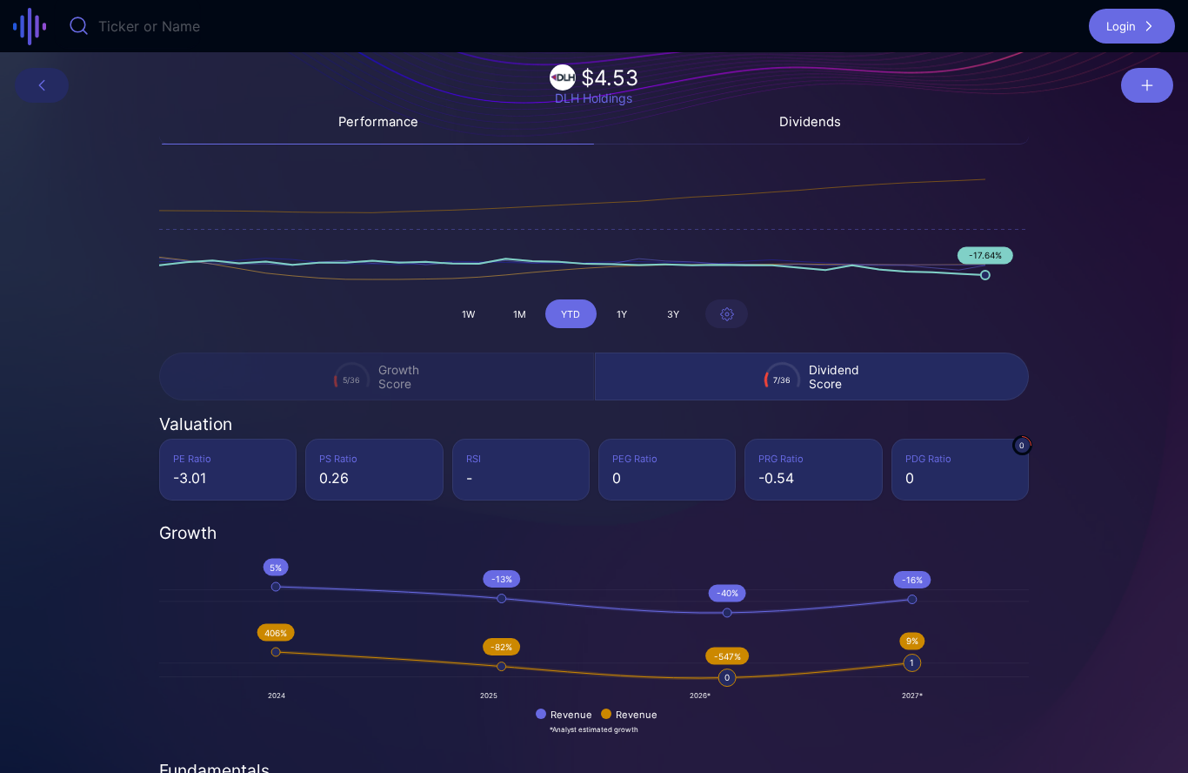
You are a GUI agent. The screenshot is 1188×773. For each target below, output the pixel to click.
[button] (1132, 26)
